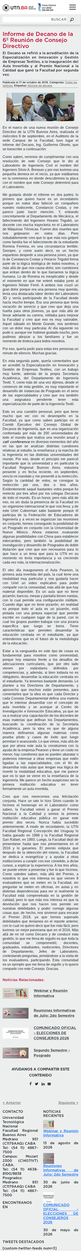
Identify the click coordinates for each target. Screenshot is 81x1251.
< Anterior (12, 1103)
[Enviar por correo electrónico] (49, 1083)
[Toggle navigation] (72, 7)
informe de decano (40, 85)
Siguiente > (68, 1103)
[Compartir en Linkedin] (43, 1083)
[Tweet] (36, 1083)
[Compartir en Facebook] (30, 1083)
